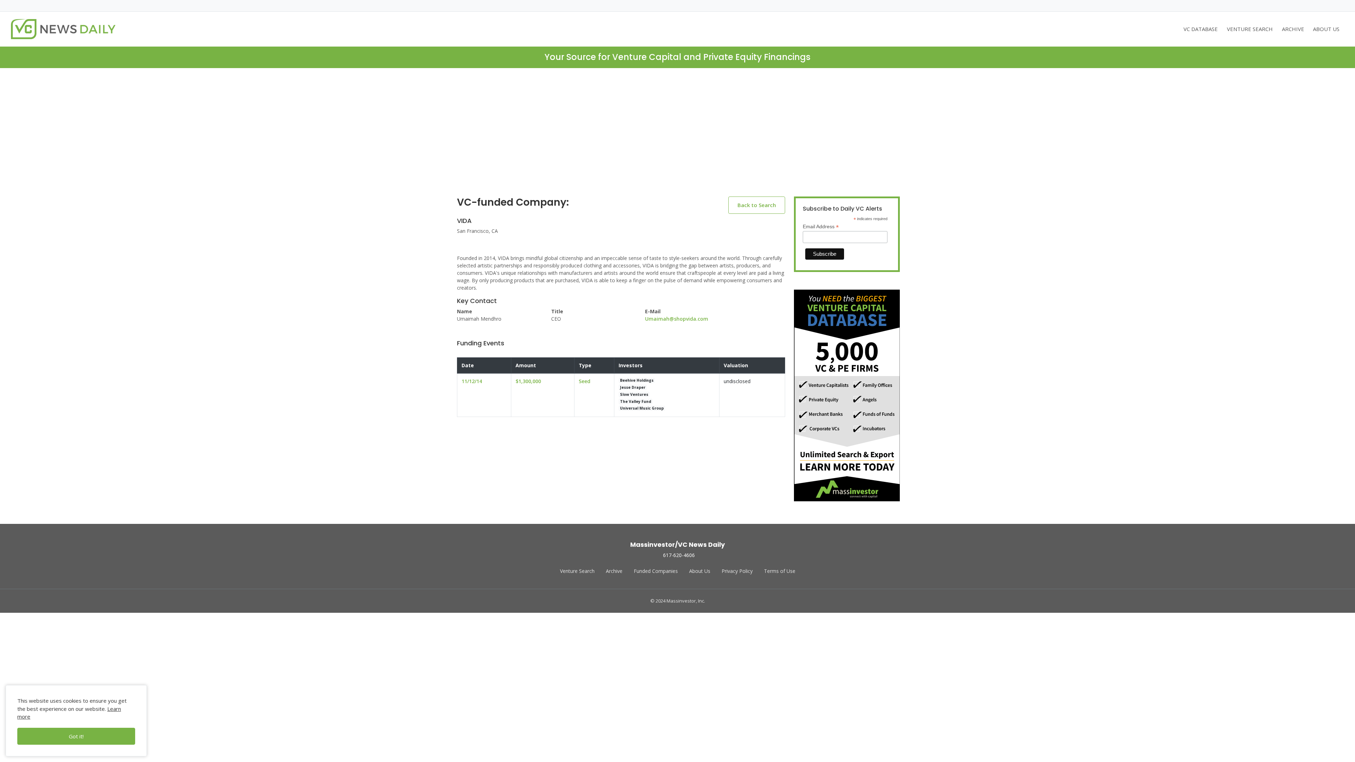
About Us (699, 571)
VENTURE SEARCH (1250, 28)
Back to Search (756, 204)
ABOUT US (1326, 28)
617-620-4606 (679, 555)
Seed (584, 381)
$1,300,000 (528, 381)
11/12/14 (472, 381)
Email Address (821, 226)
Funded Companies (656, 571)
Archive (614, 571)
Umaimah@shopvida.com (676, 318)
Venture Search (577, 571)
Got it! (76, 736)
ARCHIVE (1293, 28)
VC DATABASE (1201, 28)
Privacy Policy (737, 571)
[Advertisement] (677, 138)
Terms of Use (779, 571)
